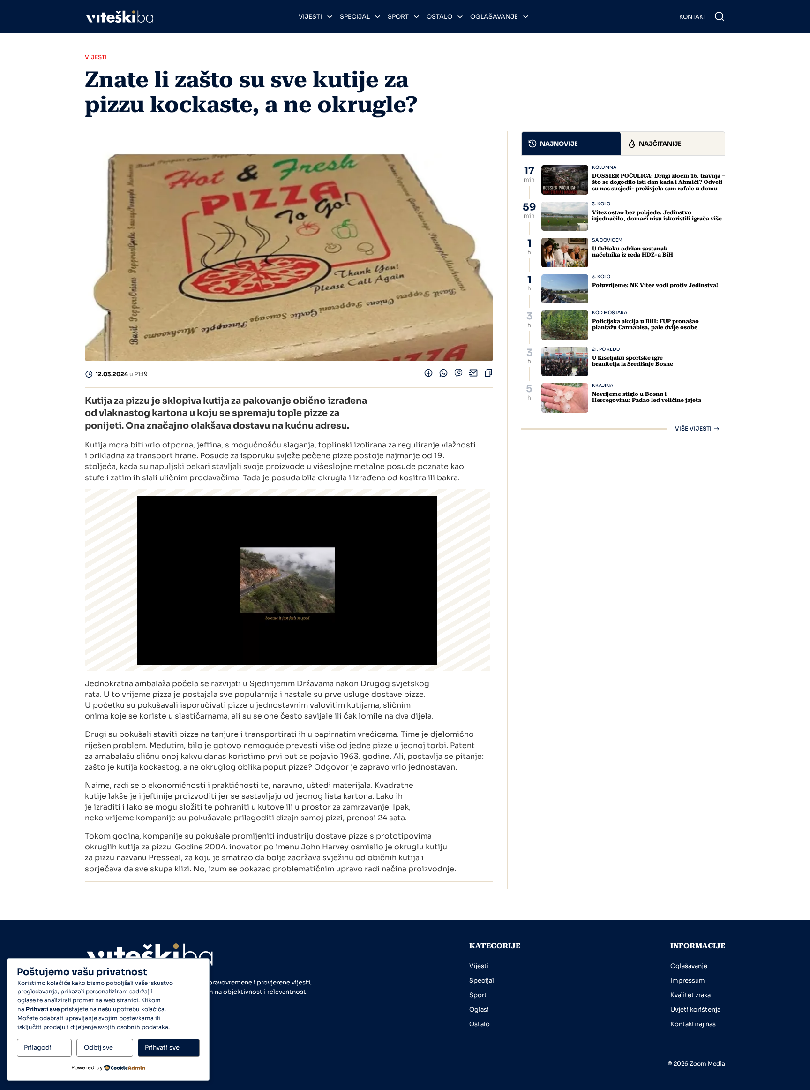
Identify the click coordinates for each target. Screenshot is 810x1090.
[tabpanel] (623, 298)
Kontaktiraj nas (693, 1024)
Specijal (355, 17)
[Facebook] (428, 375)
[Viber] (458, 375)
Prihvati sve (162, 1048)
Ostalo (439, 17)
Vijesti (310, 17)
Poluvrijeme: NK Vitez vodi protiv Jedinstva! (655, 285)
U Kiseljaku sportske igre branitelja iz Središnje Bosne (632, 361)
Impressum (687, 980)
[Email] (473, 375)
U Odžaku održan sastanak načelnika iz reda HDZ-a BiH (632, 251)
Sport (398, 17)
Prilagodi (38, 1048)
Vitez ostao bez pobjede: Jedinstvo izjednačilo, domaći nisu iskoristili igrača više (657, 215)
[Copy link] (488, 375)
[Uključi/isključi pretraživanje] (719, 16)
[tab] (571, 143)
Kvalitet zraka (690, 995)
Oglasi (479, 1010)
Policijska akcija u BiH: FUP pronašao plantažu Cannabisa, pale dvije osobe (645, 324)
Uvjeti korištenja (695, 1010)
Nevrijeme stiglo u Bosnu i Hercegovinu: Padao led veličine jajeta (646, 397)
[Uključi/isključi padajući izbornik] (330, 17)
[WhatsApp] (443, 375)
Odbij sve (98, 1048)
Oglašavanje (494, 17)
